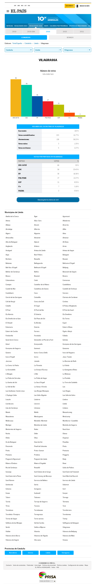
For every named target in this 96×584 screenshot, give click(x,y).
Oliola (8, 438)
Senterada (9, 485)
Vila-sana (37, 540)
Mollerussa (9, 421)
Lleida (65, 404)
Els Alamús (9, 314)
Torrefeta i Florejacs (13, 514)
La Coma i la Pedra (12, 365)
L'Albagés (9, 374)
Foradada (37, 336)
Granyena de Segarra (13, 348)
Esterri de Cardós (12, 331)
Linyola (8, 399)
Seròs (36, 485)
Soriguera (37, 489)
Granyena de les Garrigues (72, 344)
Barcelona (13, 553)
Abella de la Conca (12, 216)
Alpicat (36, 242)
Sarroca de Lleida (69, 480)
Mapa (46, 26)
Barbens (9, 259)
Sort (64, 489)
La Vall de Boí (10, 387)
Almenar (66, 238)
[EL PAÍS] (19, 11)
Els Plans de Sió (39, 319)
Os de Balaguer (11, 442)
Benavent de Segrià (69, 272)
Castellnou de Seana (41, 289)
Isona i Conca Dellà (41, 353)
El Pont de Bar (39, 310)
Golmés (65, 340)
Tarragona (65, 553)
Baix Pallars (38, 255)
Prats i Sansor (39, 451)
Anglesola (9, 246)
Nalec (36, 429)
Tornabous (9, 510)
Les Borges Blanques (41, 391)
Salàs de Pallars (68, 468)
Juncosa (9, 361)
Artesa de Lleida (40, 250)
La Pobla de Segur (40, 378)
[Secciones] (8, 11)
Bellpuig (65, 267)
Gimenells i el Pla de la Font (43, 340)
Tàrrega (65, 497)
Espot (64, 323)
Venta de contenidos (19, 565)
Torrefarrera (67, 510)
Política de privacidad (49, 565)
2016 (48, 32)
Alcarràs (66, 225)
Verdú (8, 527)
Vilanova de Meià (68, 536)
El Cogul (37, 306)
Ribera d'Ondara (11, 463)
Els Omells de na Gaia (13, 319)
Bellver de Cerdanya (13, 272)
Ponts (8, 451)
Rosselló (37, 468)
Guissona (66, 348)
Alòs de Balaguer (12, 242)
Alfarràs (37, 229)
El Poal (8, 310)
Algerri (8, 233)
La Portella (66, 378)
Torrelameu (67, 514)
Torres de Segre (11, 519)
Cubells (8, 306)
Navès (8, 433)
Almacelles (9, 238)
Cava (36, 293)
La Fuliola (66, 365)
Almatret (37, 238)
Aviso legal (37, 565)
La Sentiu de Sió (11, 382)
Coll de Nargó (10, 302)
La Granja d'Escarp (40, 370)
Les (64, 387)
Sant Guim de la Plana (13, 476)
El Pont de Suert (68, 310)
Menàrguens (38, 416)
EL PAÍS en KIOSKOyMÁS (42, 567)
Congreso (25, 37)
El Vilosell (9, 323)
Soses (8, 493)
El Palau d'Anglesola (70, 306)
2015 (65, 32)
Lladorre (37, 399)
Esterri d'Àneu (67, 327)
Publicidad (30, 565)
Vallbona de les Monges (14, 523)
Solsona (8, 489)
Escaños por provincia (59, 26)
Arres (64, 246)
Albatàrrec (66, 221)
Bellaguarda (38, 263)
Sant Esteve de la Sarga (42, 472)
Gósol (8, 344)
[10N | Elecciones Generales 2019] (48, 19)
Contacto (9, 565)
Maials (8, 412)
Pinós (64, 446)
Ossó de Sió (38, 442)
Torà (64, 506)
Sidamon (66, 485)
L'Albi (36, 374)
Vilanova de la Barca (13, 536)
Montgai (8, 425)
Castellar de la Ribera (41, 284)
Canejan (8, 284)
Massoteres (10, 416)
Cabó (36, 280)
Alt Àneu (65, 242)
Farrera (36, 331)
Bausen (65, 259)
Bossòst (37, 276)
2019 (14, 32)
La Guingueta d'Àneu (70, 370)
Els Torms (66, 319)
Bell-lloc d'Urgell (11, 267)
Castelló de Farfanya (70, 289)
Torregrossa (38, 514)
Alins (64, 233)
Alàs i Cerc (38, 221)
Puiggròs (66, 455)
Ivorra (36, 357)
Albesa (8, 225)
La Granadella (10, 370)
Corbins (65, 302)
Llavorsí (37, 404)
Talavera (37, 497)
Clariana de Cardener (70, 297)
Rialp (64, 459)
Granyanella (38, 344)
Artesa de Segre (68, 250)
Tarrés (8, 502)
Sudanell (37, 493)
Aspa (7, 255)
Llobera (65, 408)
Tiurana (37, 506)
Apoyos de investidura (78, 26)
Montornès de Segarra (13, 429)
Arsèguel (9, 250)
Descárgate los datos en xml (48, 200)
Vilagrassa (66, 527)
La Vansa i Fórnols (40, 387)
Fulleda (65, 336)
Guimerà (37, 348)
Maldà (36, 412)
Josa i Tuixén (67, 357)
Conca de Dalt (39, 302)
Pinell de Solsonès (40, 446)
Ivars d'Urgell (10, 357)
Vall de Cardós (39, 523)
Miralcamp (66, 416)
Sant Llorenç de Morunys (43, 476)
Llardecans (10, 404)
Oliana (65, 433)
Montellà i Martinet (40, 421)
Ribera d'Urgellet (40, 463)
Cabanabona (10, 280)
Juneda (36, 361)
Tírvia (8, 506)
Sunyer (65, 493)
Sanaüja (8, 472)
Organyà (66, 438)
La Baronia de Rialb (69, 361)
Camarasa (66, 280)
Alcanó (36, 225)
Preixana (66, 451)
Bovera (65, 276)
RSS (57, 567)
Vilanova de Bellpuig (70, 531)
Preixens (9, 455)
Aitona (8, 221)
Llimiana (37, 408)
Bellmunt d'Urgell (40, 267)
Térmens (66, 502)
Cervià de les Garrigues (14, 297)
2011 (82, 32)
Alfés (64, 229)
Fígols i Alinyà (67, 331)
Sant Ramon (10, 480)
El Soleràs (37, 314)
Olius (36, 438)
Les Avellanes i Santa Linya (15, 391)
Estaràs (36, 327)
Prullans (37, 455)
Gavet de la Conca (12, 340)
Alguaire (37, 233)
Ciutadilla (37, 297)
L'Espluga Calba (11, 395)
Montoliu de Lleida (40, 425)
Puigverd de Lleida (40, 459)
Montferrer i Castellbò (70, 421)
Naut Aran (66, 429)
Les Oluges (66, 391)
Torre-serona (39, 519)
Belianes (9, 263)
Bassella (37, 259)
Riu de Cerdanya (11, 468)
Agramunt (66, 216)
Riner (64, 463)
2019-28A (31, 32)
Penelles (66, 442)
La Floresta (38, 365)
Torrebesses (38, 510)
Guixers (8, 353)
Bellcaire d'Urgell (69, 263)
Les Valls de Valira (69, 395)
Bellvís (36, 272)
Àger (36, 216)
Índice (53, 567)
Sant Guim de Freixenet (71, 472)
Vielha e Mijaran (39, 527)
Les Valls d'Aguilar (40, 395)
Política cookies (62, 565)
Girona (30, 553)
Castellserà (10, 293)
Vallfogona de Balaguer (71, 523)
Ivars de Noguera (69, 353)
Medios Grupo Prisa (47, 581)
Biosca (8, 276)
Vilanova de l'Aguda (41, 536)
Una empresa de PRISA (47, 575)
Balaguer (66, 255)
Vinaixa (65, 540)
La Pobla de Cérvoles (13, 378)
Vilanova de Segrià (12, 540)
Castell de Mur (11, 289)
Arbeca (36, 246)
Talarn (8, 497)
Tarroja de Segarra (41, 502)
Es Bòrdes (37, 323)
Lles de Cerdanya (12, 408)
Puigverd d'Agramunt (13, 459)
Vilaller (8, 531)
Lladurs (65, 399)
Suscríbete (69, 6)
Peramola (9, 446)
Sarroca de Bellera (40, 480)
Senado (70, 37)
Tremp (65, 519)
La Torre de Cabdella (70, 382)
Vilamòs (37, 531)
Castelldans (67, 284)
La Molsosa (66, 374)
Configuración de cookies (75, 565)
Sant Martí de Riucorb (70, 476)
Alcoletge (9, 229)
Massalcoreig (67, 412)
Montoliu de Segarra (70, 425)
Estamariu (9, 327)
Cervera (65, 293)
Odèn (36, 433)
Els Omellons (67, 314)
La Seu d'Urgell (39, 382)
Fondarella (9, 336)
